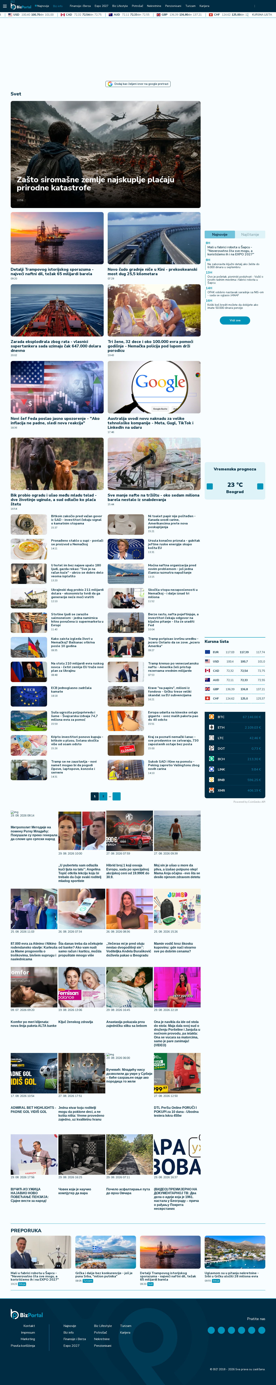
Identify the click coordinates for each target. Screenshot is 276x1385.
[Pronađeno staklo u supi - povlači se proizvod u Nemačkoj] (29, 549)
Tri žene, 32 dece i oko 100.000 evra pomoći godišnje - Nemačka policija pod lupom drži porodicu (150, 346)
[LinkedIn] (251, 1330)
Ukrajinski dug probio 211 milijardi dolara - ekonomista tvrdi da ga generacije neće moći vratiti (77, 593)
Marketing (28, 1339)
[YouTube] (231, 1330)
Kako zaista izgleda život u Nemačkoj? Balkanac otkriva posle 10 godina (73, 642)
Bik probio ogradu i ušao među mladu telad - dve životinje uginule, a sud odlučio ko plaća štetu (54, 499)
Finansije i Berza (74, 1339)
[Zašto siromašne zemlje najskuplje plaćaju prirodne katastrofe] (106, 154)
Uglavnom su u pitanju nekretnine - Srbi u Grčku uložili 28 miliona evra (232, 1275)
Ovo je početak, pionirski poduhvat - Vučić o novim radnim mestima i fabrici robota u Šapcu (235, 280)
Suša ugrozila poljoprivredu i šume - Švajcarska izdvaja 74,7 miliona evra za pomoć (74, 716)
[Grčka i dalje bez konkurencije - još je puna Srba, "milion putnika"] (105, 1253)
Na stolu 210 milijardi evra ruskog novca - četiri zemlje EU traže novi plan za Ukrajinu (77, 667)
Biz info (68, 1332)
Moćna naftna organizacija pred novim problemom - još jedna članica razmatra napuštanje (172, 569)
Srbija (22, 1284)
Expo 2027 (71, 1346)
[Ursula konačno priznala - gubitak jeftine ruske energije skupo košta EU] (126, 549)
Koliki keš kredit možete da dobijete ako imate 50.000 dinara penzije (233, 306)
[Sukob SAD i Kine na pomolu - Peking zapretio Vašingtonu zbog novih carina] (126, 770)
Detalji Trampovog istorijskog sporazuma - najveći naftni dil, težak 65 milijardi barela (52, 272)
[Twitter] (221, 1330)
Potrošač (100, 1332)
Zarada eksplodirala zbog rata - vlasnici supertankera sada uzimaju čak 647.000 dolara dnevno (56, 346)
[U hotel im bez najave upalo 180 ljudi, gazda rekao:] (29, 574)
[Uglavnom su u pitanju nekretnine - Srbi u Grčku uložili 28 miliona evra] (235, 1253)
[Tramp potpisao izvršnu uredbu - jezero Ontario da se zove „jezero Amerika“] (126, 647)
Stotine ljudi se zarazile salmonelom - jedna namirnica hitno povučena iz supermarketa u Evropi (77, 619)
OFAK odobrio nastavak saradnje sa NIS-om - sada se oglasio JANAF (236, 293)
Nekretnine (102, 1339)
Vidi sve (235, 320)
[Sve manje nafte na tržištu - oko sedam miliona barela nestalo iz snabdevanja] (154, 464)
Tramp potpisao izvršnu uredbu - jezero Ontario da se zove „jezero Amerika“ (174, 642)
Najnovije (69, 1326)
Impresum (28, 1332)
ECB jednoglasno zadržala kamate (71, 690)
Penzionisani (102, 1346)
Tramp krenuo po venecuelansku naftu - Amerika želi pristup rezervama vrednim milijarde (173, 667)
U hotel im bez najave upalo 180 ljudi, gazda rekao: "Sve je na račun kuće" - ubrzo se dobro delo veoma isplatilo (77, 570)
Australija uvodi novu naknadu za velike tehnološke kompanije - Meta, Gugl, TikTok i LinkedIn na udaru (150, 423)
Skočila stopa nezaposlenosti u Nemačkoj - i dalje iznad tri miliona (173, 593)
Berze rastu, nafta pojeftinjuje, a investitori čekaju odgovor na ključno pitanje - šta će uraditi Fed (173, 619)
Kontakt (29, 1326)
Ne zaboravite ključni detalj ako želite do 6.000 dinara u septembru (233, 265)
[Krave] (126, 696)
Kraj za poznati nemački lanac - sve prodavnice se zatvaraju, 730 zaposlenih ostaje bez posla (173, 740)
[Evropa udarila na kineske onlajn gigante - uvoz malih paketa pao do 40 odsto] (126, 721)
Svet (150, 1284)
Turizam (87, 1280)
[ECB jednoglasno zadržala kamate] (29, 696)
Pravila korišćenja (23, 1346)
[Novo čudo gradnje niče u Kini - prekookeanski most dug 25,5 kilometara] (154, 238)
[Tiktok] (261, 1330)
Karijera (125, 1332)
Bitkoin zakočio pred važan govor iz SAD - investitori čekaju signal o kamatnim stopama (76, 520)
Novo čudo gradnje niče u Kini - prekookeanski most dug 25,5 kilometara (152, 272)
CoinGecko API (256, 801)
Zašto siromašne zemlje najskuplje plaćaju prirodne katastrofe (95, 183)
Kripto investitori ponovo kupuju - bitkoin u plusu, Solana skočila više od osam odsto (77, 740)
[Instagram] (241, 1330)
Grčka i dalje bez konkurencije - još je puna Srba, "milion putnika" (104, 1275)
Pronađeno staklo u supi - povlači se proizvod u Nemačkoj (77, 542)
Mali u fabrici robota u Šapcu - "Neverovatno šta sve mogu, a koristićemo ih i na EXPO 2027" (231, 251)
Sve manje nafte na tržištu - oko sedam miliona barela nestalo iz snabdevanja (153, 497)
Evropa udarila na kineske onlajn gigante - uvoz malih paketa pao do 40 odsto (173, 716)
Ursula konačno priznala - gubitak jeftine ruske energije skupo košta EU (174, 544)
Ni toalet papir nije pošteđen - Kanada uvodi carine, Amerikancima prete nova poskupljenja (172, 521)
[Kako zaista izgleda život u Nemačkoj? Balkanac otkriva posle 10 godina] (29, 647)
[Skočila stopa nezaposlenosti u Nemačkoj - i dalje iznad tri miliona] (126, 598)
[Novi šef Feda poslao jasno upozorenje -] (57, 387)
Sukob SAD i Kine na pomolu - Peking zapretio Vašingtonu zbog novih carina (173, 765)
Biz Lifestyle (103, 1326)
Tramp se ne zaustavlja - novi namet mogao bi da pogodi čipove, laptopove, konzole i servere (74, 767)
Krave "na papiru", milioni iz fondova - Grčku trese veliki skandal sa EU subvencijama (169, 691)
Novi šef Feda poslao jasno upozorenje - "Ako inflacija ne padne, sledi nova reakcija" (55, 421)
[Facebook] (211, 1330)
